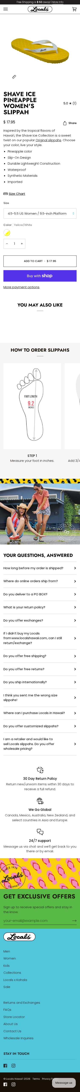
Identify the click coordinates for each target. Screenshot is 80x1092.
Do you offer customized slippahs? (30, 726)
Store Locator (14, 1017)
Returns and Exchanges (21, 1002)
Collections (12, 972)
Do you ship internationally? (25, 682)
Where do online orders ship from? (30, 581)
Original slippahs (48, 140)
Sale (6, 987)
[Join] (71, 920)
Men (6, 951)
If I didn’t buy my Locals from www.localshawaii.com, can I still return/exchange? (32, 638)
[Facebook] (5, 1066)
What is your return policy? (24, 607)
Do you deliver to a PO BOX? (25, 594)
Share (72, 123)
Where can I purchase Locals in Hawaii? (34, 713)
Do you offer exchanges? (23, 620)
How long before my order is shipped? (33, 568)
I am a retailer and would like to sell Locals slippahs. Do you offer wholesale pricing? (28, 744)
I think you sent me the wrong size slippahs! (30, 697)
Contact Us (12, 1031)
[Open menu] (9, 9)
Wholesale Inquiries (18, 1038)
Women (9, 958)
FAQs (7, 1009)
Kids (6, 965)
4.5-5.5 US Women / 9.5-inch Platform (37, 213)
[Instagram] (13, 1066)
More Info (57, 2)
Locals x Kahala (15, 980)
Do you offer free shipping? (24, 656)
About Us (10, 1024)
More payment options (21, 287)
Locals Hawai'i (14, 1079)
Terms (36, 1079)
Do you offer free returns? (23, 669)
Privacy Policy (50, 1079)
